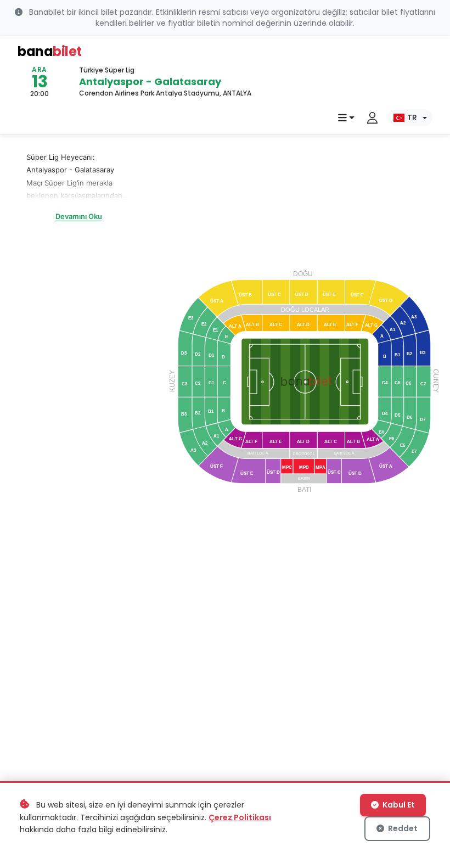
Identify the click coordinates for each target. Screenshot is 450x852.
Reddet (402, 828)
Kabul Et (398, 804)
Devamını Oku (78, 216)
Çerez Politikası (240, 817)
